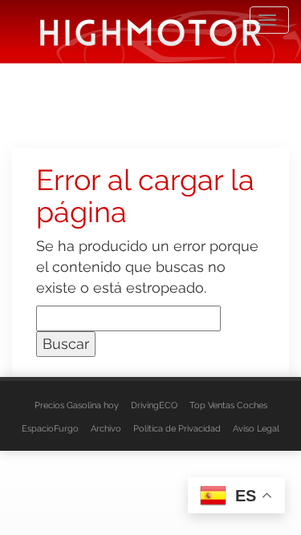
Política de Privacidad (177, 429)
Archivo (106, 429)
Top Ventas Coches (228, 405)
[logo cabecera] (150, 32)
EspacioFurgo (50, 429)
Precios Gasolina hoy (77, 405)
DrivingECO (154, 405)
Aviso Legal (256, 429)
